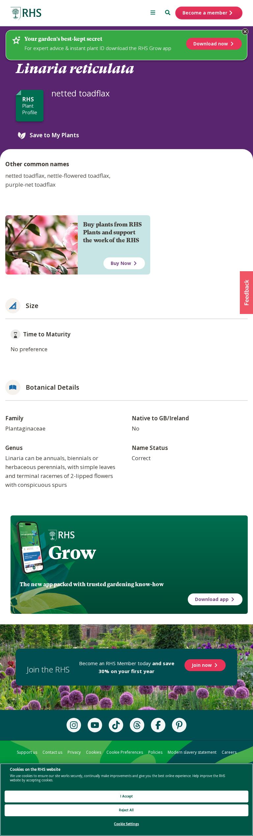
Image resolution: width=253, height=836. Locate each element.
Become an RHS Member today (126, 667)
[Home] (26, 13)
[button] (246, 292)
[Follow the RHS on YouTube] (95, 725)
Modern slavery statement (192, 752)
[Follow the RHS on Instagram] (74, 725)
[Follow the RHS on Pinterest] (179, 725)
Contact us (52, 752)
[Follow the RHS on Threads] (137, 725)
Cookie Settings (126, 824)
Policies (155, 752)
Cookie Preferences (124, 752)
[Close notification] (245, 31)
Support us (27, 752)
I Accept (126, 796)
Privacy (74, 752)
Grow (72, 552)
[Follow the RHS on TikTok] (116, 725)
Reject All (126, 810)
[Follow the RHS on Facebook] (158, 725)
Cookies (93, 752)
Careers (229, 752)
